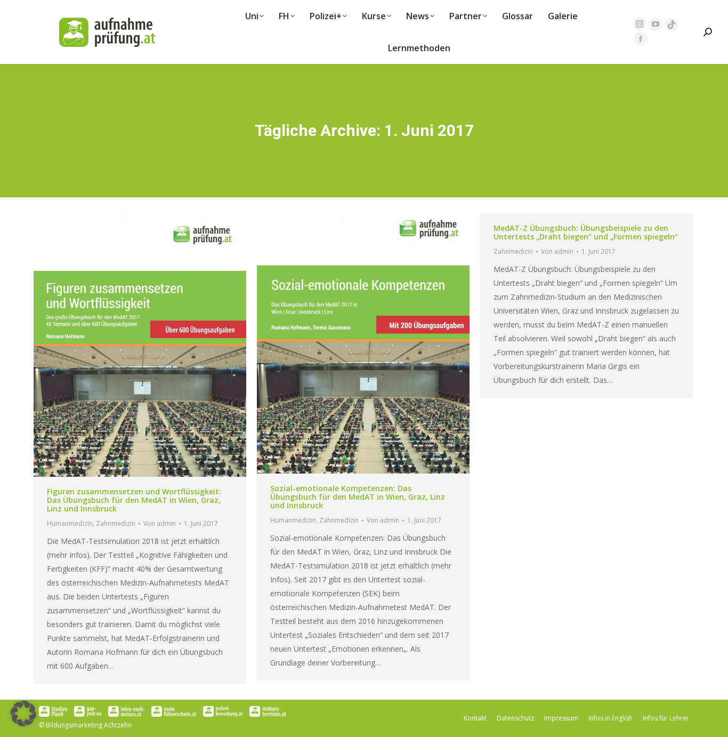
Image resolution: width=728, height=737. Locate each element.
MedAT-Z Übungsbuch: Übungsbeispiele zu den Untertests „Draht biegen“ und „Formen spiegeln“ (586, 232)
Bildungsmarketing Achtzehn (89, 725)
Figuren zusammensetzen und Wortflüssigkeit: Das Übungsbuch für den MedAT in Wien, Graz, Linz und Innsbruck (134, 500)
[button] (23, 713)
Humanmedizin (70, 523)
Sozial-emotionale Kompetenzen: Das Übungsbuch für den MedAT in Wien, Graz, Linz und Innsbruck (357, 496)
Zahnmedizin (115, 523)
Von (159, 523)
